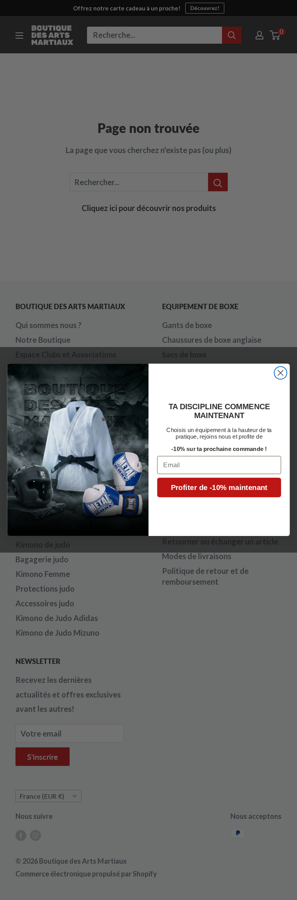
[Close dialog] (280, 373)
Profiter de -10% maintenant (219, 488)
